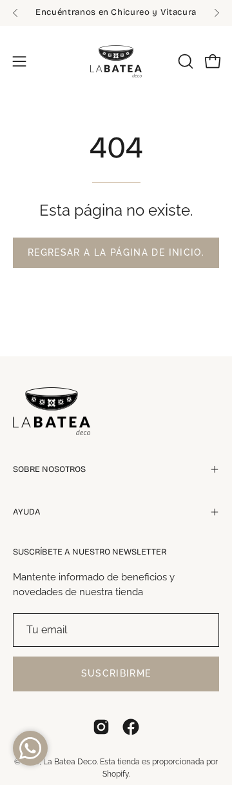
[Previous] (15, 13)
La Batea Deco (70, 761)
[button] (184, 61)
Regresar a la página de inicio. (116, 252)
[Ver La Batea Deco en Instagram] (101, 727)
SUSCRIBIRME (116, 673)
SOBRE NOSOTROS (49, 469)
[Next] (216, 13)
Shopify (115, 774)
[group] (116, 13)
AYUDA (27, 512)
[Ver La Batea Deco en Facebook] (130, 727)
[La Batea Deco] (116, 61)
